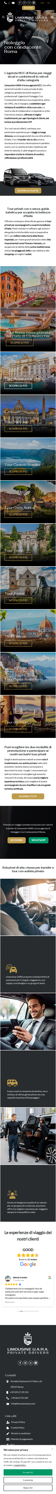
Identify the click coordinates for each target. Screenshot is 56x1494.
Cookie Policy (20, 1465)
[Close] (52, 1449)
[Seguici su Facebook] (20, 3)
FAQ (12, 1444)
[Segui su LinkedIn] (34, 3)
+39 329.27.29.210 (18, 1392)
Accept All (28, 1472)
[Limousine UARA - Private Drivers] (27, 17)
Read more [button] (10, 1302)
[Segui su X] (29, 3)
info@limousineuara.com (22, 1403)
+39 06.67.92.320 (19, 1397)
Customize (28, 1480)
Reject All (28, 1488)
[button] (3, 17)
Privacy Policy (18, 1422)
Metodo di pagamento (22, 1439)
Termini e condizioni (20, 1433)
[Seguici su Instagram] (25, 3)
